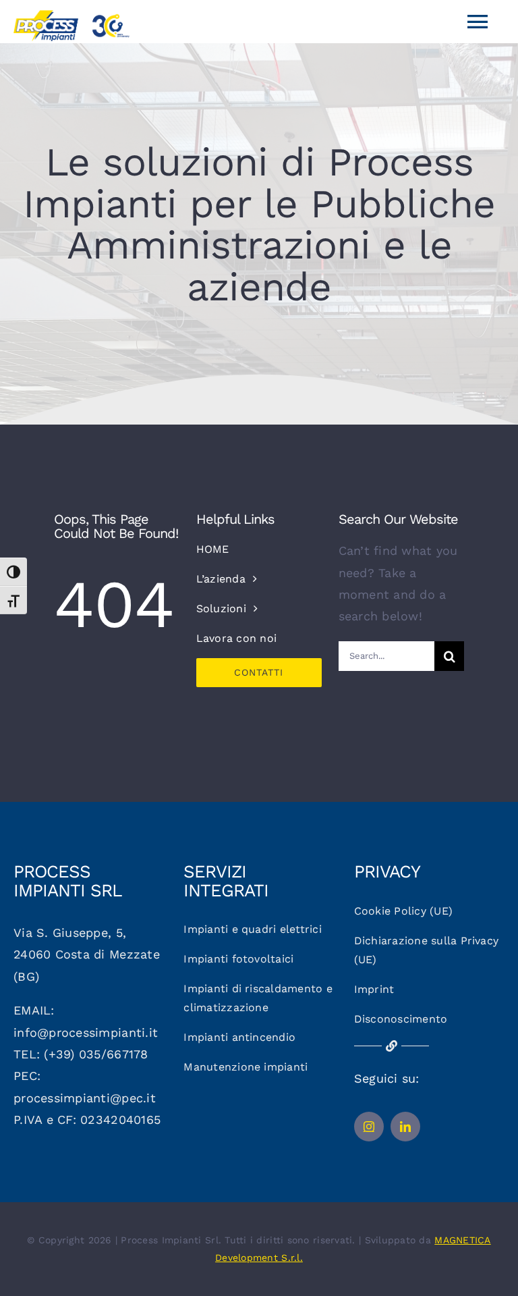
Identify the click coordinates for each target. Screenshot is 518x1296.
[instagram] (369, 1126)
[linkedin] (405, 1126)
